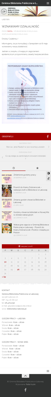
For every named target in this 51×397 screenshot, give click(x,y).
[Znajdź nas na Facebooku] (47, 136)
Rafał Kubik (31, 384)
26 (18, 269)
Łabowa (5, 19)
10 (5, 262)
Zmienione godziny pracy (24, 175)
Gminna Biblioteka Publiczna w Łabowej (20, 3)
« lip (4, 277)
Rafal (10, 31)
